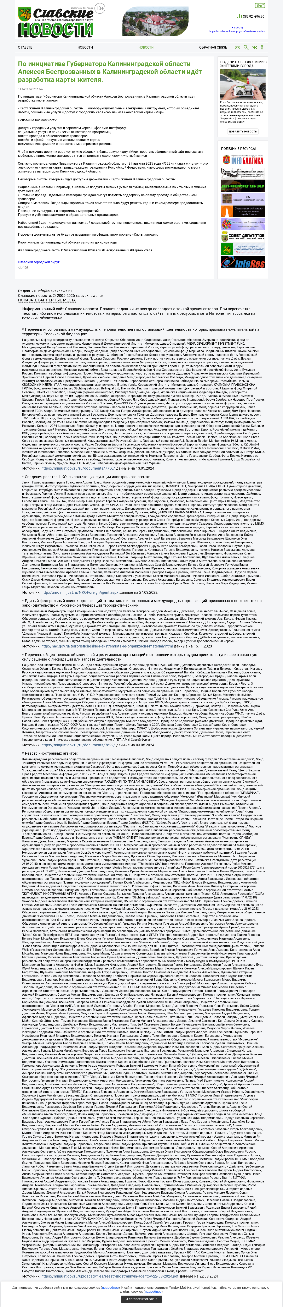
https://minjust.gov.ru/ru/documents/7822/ (78, 745)
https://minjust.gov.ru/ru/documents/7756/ (78, 468)
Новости (85, 47)
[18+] (56, 23)
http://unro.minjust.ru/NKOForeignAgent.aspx (79, 592)
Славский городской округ (38, 262)
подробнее (110, 1288)
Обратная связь (213, 47)
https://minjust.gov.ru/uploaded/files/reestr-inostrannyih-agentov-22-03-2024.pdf (110, 1276)
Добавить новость (243, 131)
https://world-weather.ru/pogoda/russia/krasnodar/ (237, 31)
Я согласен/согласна (141, 1299)
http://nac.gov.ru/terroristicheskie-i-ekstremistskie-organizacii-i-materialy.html (107, 646)
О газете (25, 47)
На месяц (237, 27)
